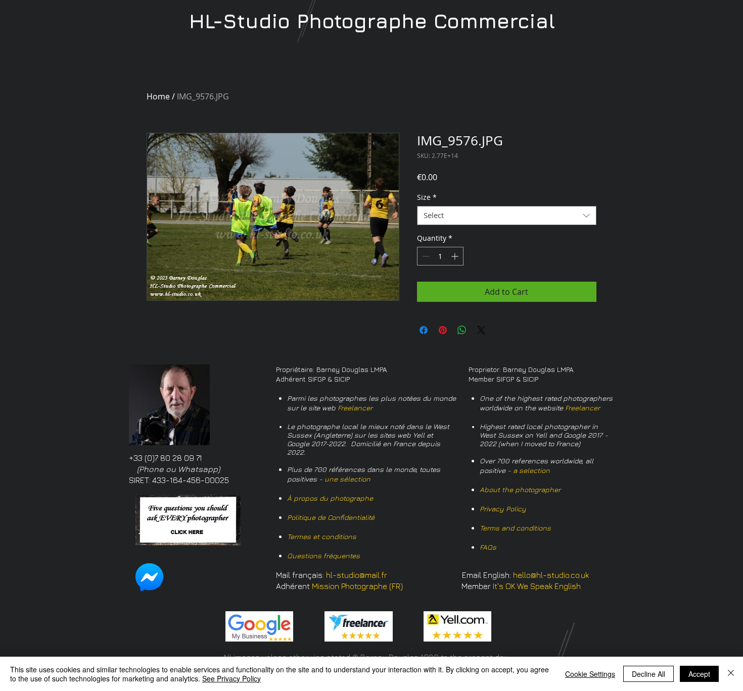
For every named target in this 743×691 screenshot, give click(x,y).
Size (427, 197)
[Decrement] (425, 256)
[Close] (731, 674)
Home (158, 96)
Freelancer (355, 407)
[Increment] (455, 256)
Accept (699, 674)
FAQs (488, 547)
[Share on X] (481, 330)
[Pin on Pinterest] (443, 330)
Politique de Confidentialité (331, 517)
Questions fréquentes (323, 555)
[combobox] (506, 215)
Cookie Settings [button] (590, 674)
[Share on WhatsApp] (462, 330)
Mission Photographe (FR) (357, 586)
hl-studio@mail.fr (356, 574)
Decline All (648, 674)
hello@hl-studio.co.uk (551, 574)
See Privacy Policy (231, 678)
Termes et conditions (321, 536)
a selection (531, 470)
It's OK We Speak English (537, 586)
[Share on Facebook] (423, 330)
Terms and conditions (515, 527)
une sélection (347, 478)
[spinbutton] (440, 256)
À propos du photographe (330, 498)
